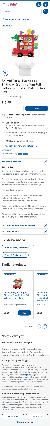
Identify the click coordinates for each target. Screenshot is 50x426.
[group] (18, 295)
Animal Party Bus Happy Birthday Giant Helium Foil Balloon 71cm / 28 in (16, 295)
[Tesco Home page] (12, 4)
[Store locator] (45, 4)
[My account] (38, 4)
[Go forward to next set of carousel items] (45, 326)
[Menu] (4, 4)
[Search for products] (45, 11)
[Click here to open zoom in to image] (5, 73)
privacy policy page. (27, 374)
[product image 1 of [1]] (25, 53)
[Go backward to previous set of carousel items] (39, 326)
